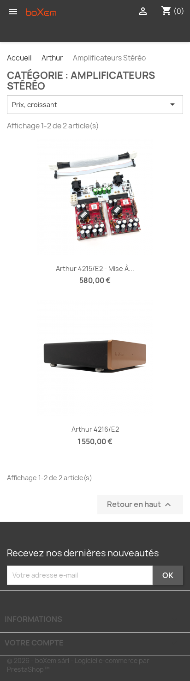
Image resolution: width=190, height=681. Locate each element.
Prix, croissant (95, 104)
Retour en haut (140, 504)
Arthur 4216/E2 (95, 429)
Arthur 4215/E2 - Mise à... (95, 268)
